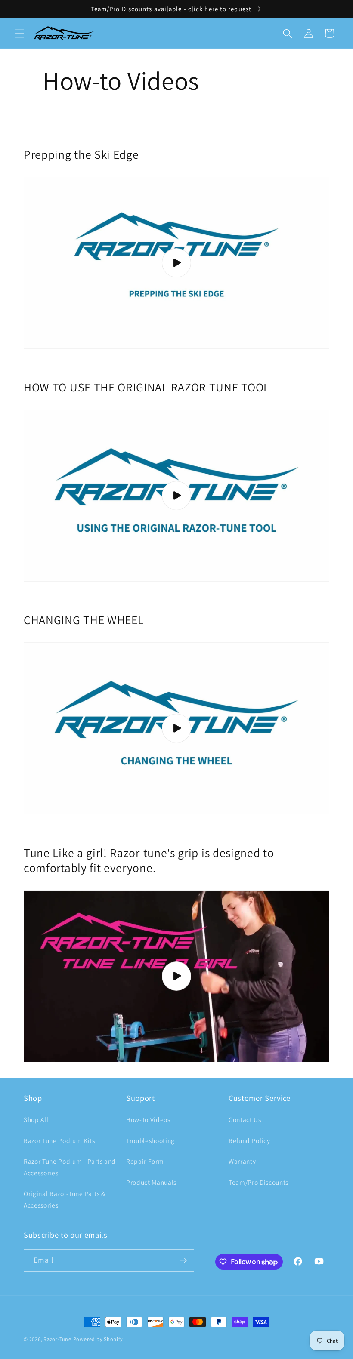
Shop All (36, 1119)
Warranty (242, 1161)
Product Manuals (151, 1182)
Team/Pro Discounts (258, 1182)
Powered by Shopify (98, 1339)
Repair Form (145, 1161)
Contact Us (245, 1119)
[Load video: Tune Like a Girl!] (176, 976)
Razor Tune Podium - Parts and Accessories (70, 1167)
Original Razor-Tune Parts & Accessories (64, 1199)
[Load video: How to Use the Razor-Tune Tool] (176, 495)
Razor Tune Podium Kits (59, 1140)
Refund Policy (249, 1140)
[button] (19, 33)
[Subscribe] (183, 1260)
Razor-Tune (57, 1339)
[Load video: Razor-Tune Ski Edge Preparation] (176, 262)
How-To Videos (148, 1119)
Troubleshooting (150, 1140)
